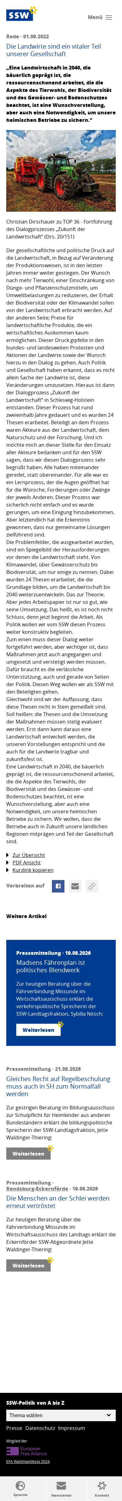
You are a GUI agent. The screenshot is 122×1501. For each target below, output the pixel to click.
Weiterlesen (38, 1029)
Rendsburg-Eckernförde (37, 1188)
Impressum (71, 1428)
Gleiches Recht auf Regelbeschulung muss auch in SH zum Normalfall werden (58, 1086)
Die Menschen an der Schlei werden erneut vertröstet (57, 1202)
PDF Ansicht (27, 862)
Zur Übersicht (29, 855)
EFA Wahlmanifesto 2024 (28, 1461)
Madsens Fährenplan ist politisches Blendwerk (50, 966)
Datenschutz (40, 1428)
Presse (14, 1428)
